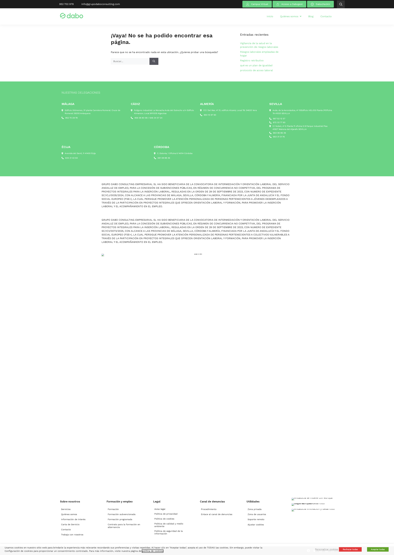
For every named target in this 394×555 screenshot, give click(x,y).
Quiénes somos (69, 514)
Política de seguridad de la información (168, 532)
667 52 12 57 (279, 118)
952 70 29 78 (71, 118)
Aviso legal (159, 509)
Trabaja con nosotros (72, 534)
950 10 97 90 (210, 115)
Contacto (66, 529)
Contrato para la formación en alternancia (124, 525)
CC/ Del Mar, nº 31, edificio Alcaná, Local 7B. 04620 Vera (230, 110)
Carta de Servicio (70, 524)
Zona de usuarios (257, 514)
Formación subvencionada (121, 514)
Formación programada (120, 519)
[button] (341, 4)
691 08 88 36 (164, 158)
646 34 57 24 (156, 118)
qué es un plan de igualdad (256, 65)
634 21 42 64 (71, 158)
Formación (113, 509)
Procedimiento (208, 509)
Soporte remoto (256, 519)
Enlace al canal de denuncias (216, 514)
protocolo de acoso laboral (256, 70)
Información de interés (73, 519)
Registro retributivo (252, 60)
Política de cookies (164, 518)
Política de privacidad (165, 514)
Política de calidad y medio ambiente (168, 524)
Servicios (65, 509)
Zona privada (254, 509)
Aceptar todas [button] (378, 549)
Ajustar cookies (256, 524)
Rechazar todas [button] (350, 549)
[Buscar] (153, 61)
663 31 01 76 (279, 137)
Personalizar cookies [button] (326, 549)
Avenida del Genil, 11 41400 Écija (80, 153)
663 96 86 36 (279, 133)
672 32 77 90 (279, 122)
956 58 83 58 (141, 118)
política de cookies (152, 551)
